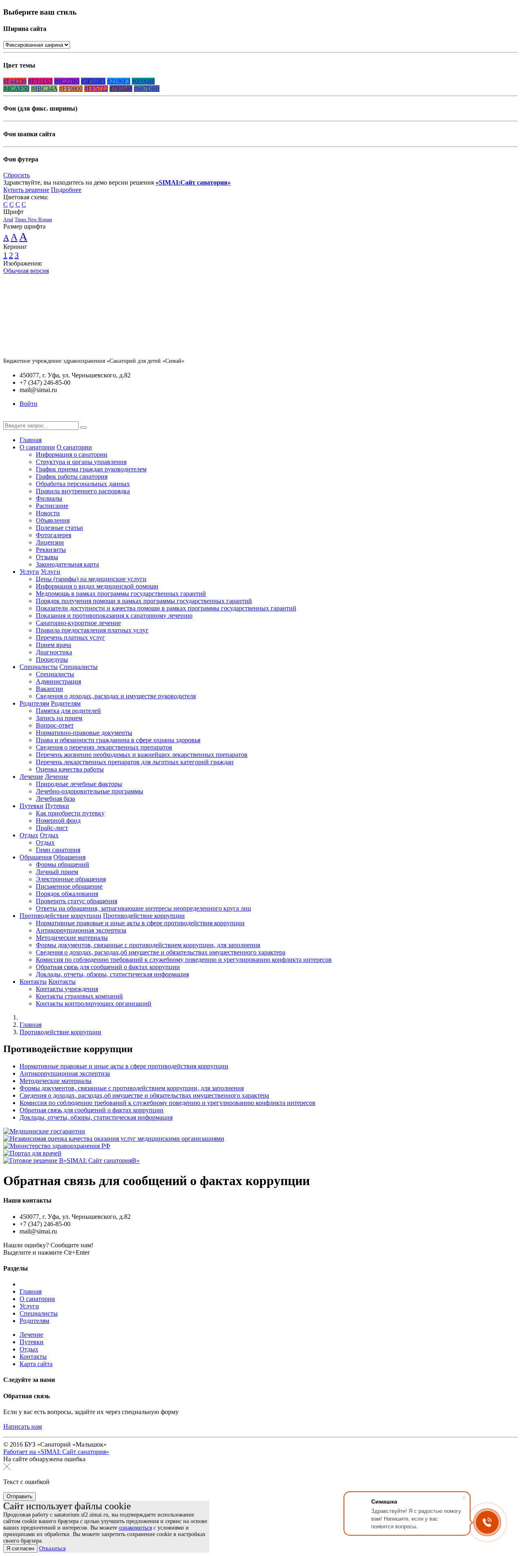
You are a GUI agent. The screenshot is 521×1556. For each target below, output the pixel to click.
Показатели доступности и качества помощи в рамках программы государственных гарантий (166, 608)
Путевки (32, 805)
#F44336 (14, 81)
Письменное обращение (69, 886)
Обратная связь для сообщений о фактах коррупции (108, 966)
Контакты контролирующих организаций (93, 1003)
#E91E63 (40, 81)
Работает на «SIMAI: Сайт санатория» (56, 1451)
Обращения (36, 857)
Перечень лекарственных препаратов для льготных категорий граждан (135, 761)
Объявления (53, 520)
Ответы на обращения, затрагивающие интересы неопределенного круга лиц (143, 908)
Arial (8, 219)
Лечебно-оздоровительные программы (89, 791)
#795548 (120, 88)
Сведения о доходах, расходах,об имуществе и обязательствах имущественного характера (160, 952)
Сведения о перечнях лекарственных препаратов (104, 747)
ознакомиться (135, 1528)
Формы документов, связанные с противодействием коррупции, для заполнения (148, 944)
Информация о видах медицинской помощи (97, 586)
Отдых (29, 835)
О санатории (37, 447)
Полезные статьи (59, 527)
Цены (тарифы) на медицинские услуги (91, 578)
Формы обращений (62, 864)
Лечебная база (55, 798)
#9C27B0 (66, 81)
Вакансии (49, 688)
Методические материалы (72, 937)
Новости (48, 513)
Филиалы (49, 498)
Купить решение (26, 189)
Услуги (29, 571)
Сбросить (16, 175)
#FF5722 (96, 88)
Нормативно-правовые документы (84, 732)
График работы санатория (71, 476)
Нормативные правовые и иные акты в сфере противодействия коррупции (140, 923)
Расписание (52, 505)
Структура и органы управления (81, 461)
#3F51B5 (93, 81)
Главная (31, 439)
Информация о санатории (71, 454)
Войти (28, 403)
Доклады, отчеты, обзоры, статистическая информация (112, 974)
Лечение (31, 776)
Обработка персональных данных (83, 483)
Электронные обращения (71, 879)
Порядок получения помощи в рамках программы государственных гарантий (144, 600)
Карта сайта (36, 1363)
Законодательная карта (67, 564)
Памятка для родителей (68, 710)
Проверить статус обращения (76, 901)
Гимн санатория (58, 849)
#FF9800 (71, 88)
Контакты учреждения (67, 988)
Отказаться (52, 1548)
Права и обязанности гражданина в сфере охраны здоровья (118, 740)
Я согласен (20, 1548)
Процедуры (52, 659)
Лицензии (50, 542)
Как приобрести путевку (70, 813)
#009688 (143, 81)
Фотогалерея (53, 535)
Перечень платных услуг (70, 637)
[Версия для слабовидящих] (9, 417)
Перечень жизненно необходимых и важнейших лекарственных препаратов (141, 754)
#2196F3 (118, 81)
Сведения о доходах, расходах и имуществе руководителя (116, 696)
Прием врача (53, 644)
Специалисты (39, 666)
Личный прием (57, 871)
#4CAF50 (16, 88)
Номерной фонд (58, 820)
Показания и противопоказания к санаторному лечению (114, 615)
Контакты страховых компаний (79, 996)
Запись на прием (59, 718)
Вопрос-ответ (55, 725)
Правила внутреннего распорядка (83, 491)
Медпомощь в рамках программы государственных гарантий (121, 593)
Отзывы (47, 557)
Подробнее (66, 189)
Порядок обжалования (67, 893)
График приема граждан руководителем (91, 469)
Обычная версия (26, 270)
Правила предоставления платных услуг (92, 630)
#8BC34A (44, 88)
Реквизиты (51, 549)
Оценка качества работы (70, 769)
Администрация (58, 681)
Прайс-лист (52, 827)
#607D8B (147, 88)
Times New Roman (33, 219)
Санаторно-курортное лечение (78, 622)
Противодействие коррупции (60, 915)
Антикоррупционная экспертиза (81, 930)
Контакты (33, 981)
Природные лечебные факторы (79, 783)
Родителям (34, 703)
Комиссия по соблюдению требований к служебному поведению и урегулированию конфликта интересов (184, 959)
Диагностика (54, 652)
